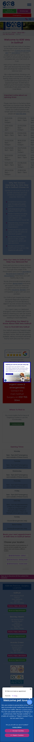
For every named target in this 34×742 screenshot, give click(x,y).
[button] (29, 702)
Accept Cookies (18, 731)
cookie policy (27, 709)
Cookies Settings (17, 727)
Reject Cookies (18, 735)
